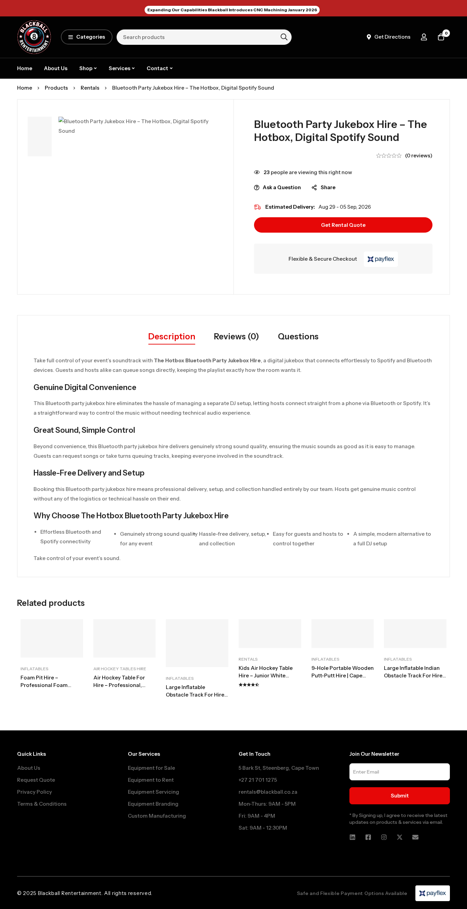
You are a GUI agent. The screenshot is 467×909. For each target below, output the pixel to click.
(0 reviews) (418, 155)
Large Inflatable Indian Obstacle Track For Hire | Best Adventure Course (414, 675)
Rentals (90, 88)
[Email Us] (415, 837)
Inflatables (35, 668)
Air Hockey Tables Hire (119, 668)
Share (328, 187)
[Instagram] (384, 837)
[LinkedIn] (352, 837)
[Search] (284, 36)
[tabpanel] (233, 459)
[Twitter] (400, 837)
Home (24, 88)
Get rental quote (343, 225)
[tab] (171, 337)
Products (56, 88)
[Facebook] (368, 837)
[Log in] (423, 37)
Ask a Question (282, 187)
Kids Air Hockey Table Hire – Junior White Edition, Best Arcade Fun (269, 675)
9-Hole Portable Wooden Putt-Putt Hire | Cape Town (342, 675)
